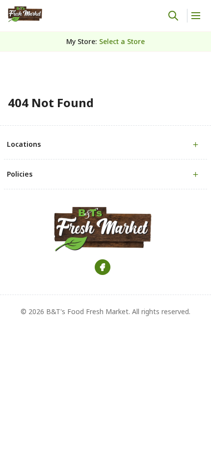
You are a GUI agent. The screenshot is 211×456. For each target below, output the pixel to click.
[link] (25, 14)
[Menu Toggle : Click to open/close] (195, 16)
